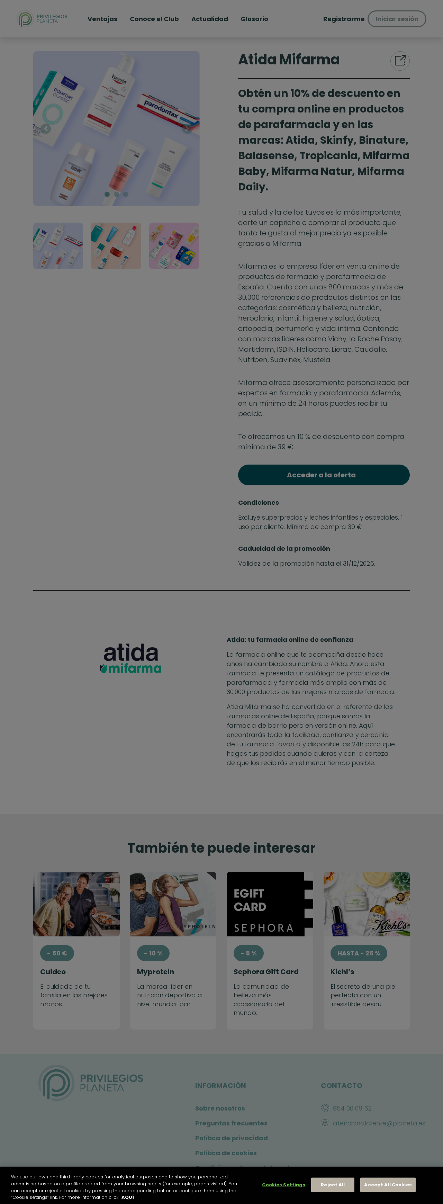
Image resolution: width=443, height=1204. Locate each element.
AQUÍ (127, 1197)
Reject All (333, 1184)
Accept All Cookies (388, 1184)
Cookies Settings (283, 1184)
